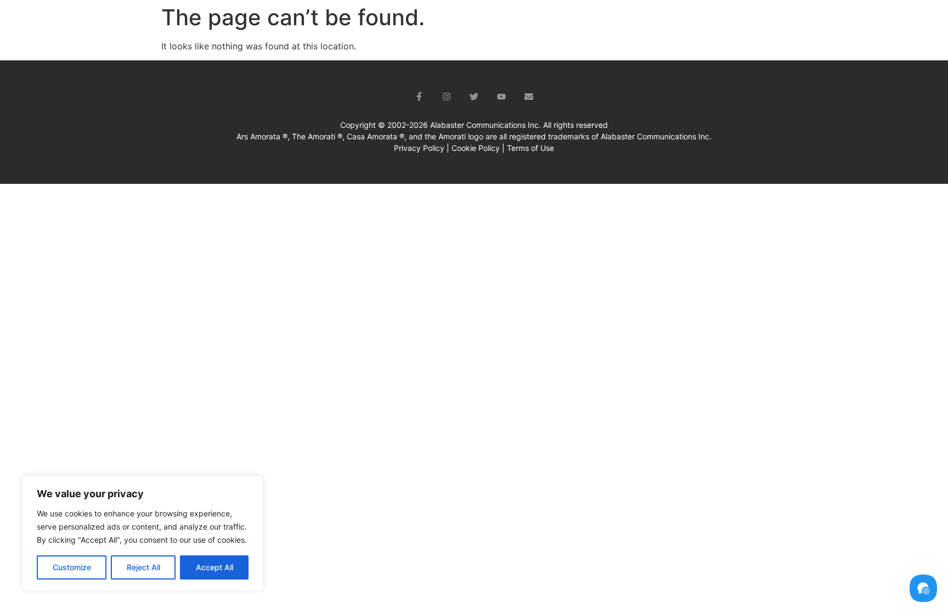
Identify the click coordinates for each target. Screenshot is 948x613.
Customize (72, 567)
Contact (883, 25)
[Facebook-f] (419, 96)
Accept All (214, 567)
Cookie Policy (476, 148)
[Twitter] (474, 96)
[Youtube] (501, 96)
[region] (142, 533)
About (505, 25)
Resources (812, 25)
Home (459, 25)
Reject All (143, 567)
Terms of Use (530, 148)
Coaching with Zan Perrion (603, 25)
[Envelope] (529, 96)
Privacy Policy (419, 148)
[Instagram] (446, 96)
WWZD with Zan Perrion (723, 25)
